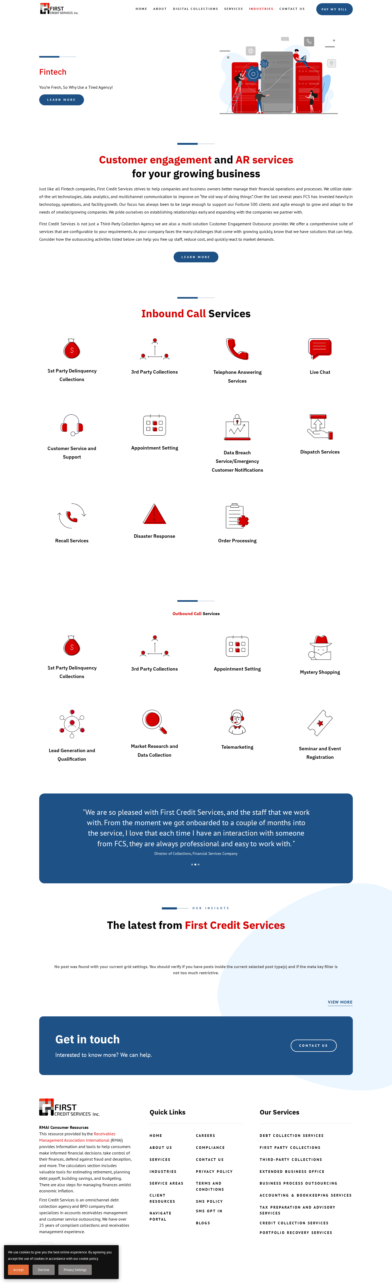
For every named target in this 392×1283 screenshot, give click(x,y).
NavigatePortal (161, 1216)
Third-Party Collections (291, 1159)
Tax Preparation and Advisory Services (298, 1210)
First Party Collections (290, 1147)
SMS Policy (209, 1201)
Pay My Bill (334, 9)
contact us (210, 1159)
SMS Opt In (209, 1211)
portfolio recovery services (296, 1232)
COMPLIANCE (210, 1147)
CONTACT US (313, 1045)
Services (233, 9)
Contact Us (292, 9)
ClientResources (162, 1198)
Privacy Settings (75, 1270)
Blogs (203, 1223)
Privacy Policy (214, 1171)
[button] (192, 864)
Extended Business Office (292, 1171)
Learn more (61, 100)
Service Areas (167, 1183)
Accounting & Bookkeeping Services (306, 1195)
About (160, 9)
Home (141, 9)
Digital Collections (195, 9)
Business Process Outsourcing (299, 1183)
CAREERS (205, 1135)
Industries (261, 9)
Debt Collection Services (292, 1135)
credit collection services (294, 1223)
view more (340, 1002)
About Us (161, 1147)
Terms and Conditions (210, 1186)
